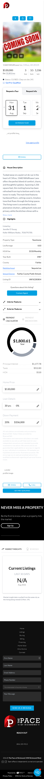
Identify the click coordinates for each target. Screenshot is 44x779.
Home (22, 628)
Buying (22, 635)
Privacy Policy (7, 776)
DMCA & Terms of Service (24, 776)
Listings (22, 632)
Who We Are (22, 649)
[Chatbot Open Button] (37, 772)
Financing (22, 642)
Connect (22, 652)
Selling (22, 639)
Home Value (22, 646)
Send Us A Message (22, 708)
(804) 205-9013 (22, 744)
